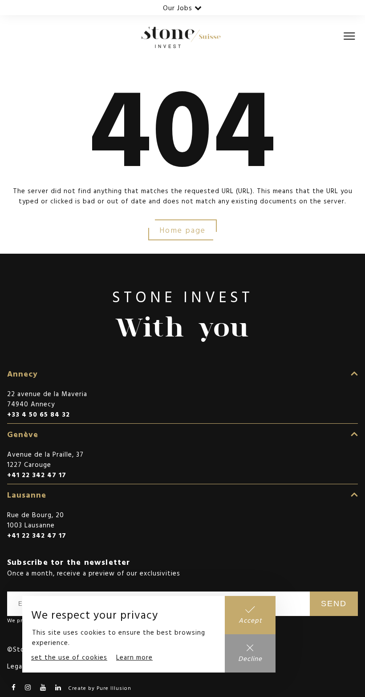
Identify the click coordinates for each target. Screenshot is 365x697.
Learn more (134, 657)
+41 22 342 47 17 (36, 475)
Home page (182, 230)
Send (334, 603)
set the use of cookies (69, 657)
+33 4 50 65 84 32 (38, 414)
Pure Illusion (114, 688)
